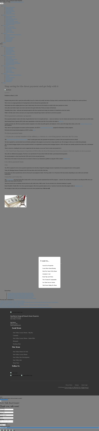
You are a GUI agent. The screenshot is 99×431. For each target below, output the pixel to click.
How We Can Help (10, 37)
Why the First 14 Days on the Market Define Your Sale (20, 297)
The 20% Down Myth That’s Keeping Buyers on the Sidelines (22, 298)
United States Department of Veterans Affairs (17, 139)
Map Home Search (10, 24)
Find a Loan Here (10, 20)
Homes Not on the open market (13, 22)
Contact (7, 36)
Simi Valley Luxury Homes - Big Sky (23, 332)
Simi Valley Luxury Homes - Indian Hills (24, 338)
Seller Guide (9, 12)
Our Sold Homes (10, 9)
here (34, 130)
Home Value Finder (10, 7)
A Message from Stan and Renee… (14, 34)
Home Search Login (10, 16)
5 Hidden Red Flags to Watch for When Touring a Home (21, 294)
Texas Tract (16, 363)
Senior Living (9, 30)
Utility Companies (10, 32)
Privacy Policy (69, 385)
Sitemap (77, 385)
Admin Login (84, 385)
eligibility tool (66, 158)
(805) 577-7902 (5, 2)
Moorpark (15, 341)
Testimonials (9, 41)
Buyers (4, 15)
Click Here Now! (4, 399)
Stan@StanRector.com (17, 2)
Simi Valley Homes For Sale (20, 351)
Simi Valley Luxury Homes (20, 354)
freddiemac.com (78, 186)
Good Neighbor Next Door (46, 127)
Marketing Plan (9, 8)
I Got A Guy (9, 29)
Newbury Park (17, 344)
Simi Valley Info (17, 360)
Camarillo (15, 335)
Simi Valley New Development (21, 357)
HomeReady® (10, 179)
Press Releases (9, 39)
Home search (9, 17)
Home (4, 42)
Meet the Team (9, 38)
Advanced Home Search (11, 19)
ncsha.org (61, 121)
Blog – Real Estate (10, 26)
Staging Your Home (10, 13)
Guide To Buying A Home (12, 21)
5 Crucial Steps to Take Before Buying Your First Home (20, 293)
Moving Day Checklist (11, 28)
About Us (5, 33)
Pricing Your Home (10, 11)
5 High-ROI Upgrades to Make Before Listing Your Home (21, 295)
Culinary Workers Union (86, 123)
